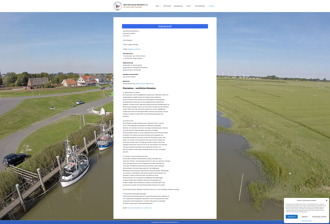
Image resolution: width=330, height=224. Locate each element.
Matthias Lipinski (141, 83)
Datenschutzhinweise (306, 220)
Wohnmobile (167, 6)
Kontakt (211, 6)
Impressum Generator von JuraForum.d (139, 208)
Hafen (157, 6)
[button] (326, 200)
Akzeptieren (291, 216)
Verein (189, 6)
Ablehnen (305, 216)
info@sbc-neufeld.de (133, 49)
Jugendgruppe (178, 6)
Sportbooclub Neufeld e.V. (135, 5)
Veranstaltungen (200, 6)
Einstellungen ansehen (319, 216)
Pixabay (151, 83)
